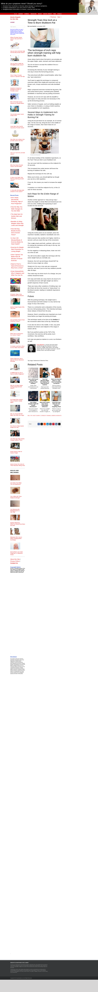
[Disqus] (45, 444)
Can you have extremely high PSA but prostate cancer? (17, 52)
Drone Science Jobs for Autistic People (16, 452)
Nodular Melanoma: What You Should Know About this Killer (17, 524)
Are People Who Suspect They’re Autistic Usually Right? (16, 401)
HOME (12, 22)
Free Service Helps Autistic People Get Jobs (17, 426)
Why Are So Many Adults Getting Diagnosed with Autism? (16, 387)
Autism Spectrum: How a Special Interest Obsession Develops (17, 360)
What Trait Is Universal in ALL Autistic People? (16, 334)
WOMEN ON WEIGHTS (56, 415)
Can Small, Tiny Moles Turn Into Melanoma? (16, 483)
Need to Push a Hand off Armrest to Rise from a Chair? (17, 266)
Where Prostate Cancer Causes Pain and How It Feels (16, 39)
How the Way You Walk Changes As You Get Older (16, 209)
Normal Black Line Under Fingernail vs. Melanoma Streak (16, 553)
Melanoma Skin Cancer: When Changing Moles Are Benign (16, 539)
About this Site (15, 559)
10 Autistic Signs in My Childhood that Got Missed (17, 295)
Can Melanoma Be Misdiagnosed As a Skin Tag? (15, 511)
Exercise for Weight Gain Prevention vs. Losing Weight (17, 249)
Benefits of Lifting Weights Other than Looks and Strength (17, 223)
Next (58, 17)
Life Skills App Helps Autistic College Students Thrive (17, 439)
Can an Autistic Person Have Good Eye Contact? (17, 320)
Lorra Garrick (40, 344)
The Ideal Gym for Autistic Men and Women (17, 216)
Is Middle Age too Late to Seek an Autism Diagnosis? (17, 373)
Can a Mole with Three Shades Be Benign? (16, 497)
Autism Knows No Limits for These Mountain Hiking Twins (17, 465)
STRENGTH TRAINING (46, 415)
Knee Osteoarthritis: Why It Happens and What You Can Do (17, 273)
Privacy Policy (14, 561)
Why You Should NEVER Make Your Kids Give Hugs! (17, 414)
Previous (53, 17)
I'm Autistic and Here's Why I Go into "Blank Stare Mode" (17, 347)
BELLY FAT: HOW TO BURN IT (34, 415)
